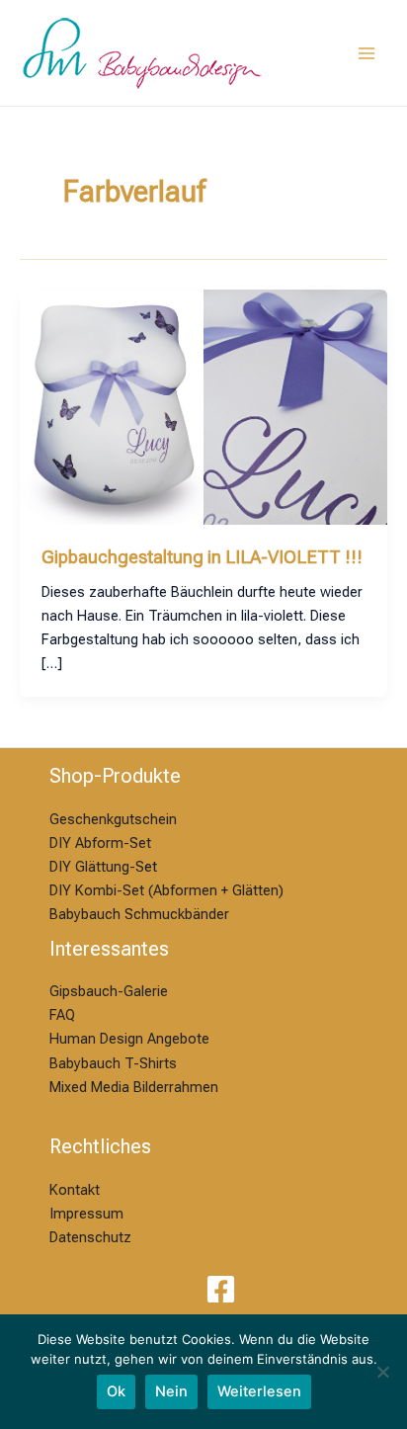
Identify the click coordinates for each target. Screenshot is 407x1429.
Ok (116, 1391)
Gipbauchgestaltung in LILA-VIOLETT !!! (202, 556)
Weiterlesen (259, 1391)
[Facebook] (220, 1289)
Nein (171, 1391)
